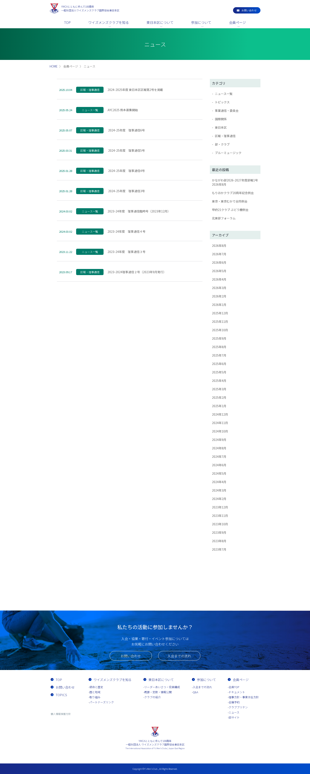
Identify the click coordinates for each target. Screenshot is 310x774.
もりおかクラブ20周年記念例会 (233, 193)
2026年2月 (219, 296)
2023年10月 (220, 524)
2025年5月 (219, 372)
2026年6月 (219, 262)
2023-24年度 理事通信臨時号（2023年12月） (139, 211)
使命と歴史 (96, 687)
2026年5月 (219, 271)
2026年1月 (219, 305)
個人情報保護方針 (61, 714)
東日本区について (160, 22)
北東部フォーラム (224, 218)
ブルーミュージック (228, 153)
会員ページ (237, 22)
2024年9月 (219, 440)
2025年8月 (219, 347)
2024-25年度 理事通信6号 (126, 130)
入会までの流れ (179, 655)
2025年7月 (219, 355)
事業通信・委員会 (227, 110)
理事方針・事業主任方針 (244, 697)
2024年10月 (220, 431)
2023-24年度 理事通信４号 (127, 231)
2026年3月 (219, 288)
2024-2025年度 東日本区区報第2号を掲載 (135, 90)
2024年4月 (219, 482)
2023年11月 (220, 515)
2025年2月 (219, 397)
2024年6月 (219, 465)
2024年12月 (220, 414)
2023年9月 (219, 532)
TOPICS (61, 695)
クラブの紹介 (152, 697)
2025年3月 (219, 389)
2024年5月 (219, 473)
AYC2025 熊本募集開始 (123, 110)
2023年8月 (219, 541)
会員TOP (234, 687)
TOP (67, 22)
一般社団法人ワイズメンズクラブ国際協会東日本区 (90, 8)
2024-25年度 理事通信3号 (126, 191)
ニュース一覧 (223, 94)
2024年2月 (219, 499)
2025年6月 (219, 364)
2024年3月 (219, 490)
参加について (201, 22)
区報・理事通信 (225, 136)
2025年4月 (219, 380)
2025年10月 (220, 330)
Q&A (195, 692)
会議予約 (234, 702)
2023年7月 (219, 549)
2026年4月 (219, 279)
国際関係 (221, 119)
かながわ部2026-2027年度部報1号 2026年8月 (236, 182)
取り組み (94, 697)
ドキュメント (237, 692)
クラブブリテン (238, 707)
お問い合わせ (249, 10)
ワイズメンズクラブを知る (108, 22)
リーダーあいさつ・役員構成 (162, 687)
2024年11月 (220, 423)
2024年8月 (219, 448)
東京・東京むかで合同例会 (229, 201)
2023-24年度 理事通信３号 (127, 252)
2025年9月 (219, 338)
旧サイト (234, 717)
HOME (54, 66)
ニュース (234, 712)
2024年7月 (219, 456)
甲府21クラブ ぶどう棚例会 (230, 210)
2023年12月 (220, 507)
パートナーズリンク (101, 702)
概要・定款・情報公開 (158, 692)
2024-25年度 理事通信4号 (126, 171)
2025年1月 (219, 406)
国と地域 (94, 692)
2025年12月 (220, 313)
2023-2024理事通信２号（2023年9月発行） (137, 272)
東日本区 (221, 127)
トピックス (222, 102)
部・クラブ (222, 144)
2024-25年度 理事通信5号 (126, 150)
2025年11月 (220, 321)
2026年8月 (219, 245)
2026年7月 (219, 254)
